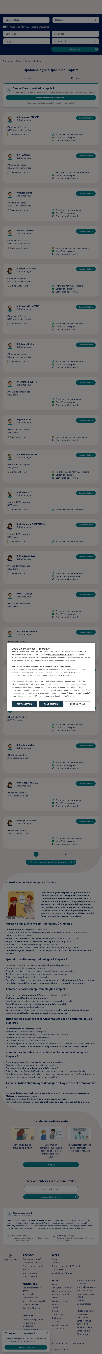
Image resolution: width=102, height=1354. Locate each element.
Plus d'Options (77, 704)
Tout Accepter (24, 704)
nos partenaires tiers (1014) (60, 654)
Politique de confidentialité (78, 693)
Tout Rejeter (51, 704)
